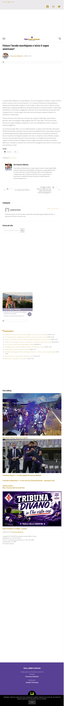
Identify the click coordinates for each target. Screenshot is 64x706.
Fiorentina (13, 158)
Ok (32, 702)
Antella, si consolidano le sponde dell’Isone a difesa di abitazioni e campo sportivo (27, 339)
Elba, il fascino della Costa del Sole (14, 488)
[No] (62, 700)
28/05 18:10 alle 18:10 (53, 208)
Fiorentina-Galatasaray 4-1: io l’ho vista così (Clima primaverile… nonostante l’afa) (29, 481)
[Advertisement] (32, 22)
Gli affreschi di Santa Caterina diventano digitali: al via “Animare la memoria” (26, 334)
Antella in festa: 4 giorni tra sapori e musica (17, 349)
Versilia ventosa (8, 486)
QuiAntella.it (9, 331)
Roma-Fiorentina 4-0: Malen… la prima (15, 529)
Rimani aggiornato (8, 2)
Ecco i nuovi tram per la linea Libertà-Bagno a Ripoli (19, 344)
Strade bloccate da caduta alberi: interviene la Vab (19, 356)
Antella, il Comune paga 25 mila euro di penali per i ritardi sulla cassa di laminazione (28, 342)
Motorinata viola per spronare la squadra (15, 438)
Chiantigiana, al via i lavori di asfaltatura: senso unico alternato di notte (24, 347)
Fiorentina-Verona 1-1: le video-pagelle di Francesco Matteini (22, 475)
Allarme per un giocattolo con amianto (15, 358)
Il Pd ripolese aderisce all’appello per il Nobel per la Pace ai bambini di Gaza (26, 337)
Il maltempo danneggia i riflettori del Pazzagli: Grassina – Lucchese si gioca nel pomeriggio (30, 352)
